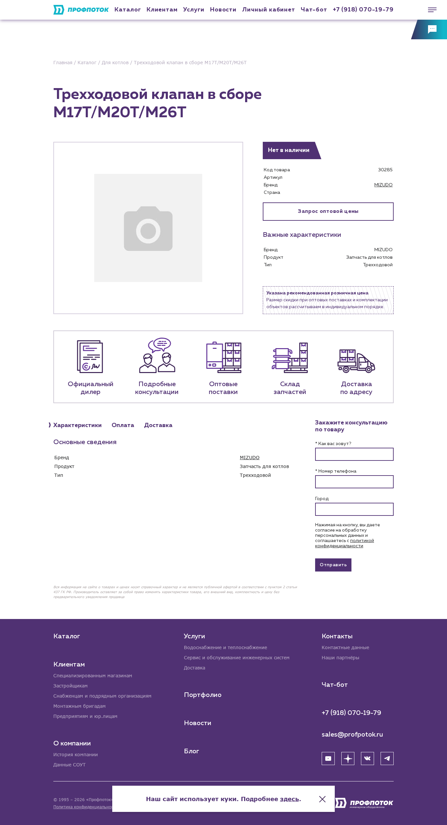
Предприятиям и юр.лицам (85, 716)
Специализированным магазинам (92, 675)
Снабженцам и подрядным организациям (102, 696)
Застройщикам (70, 685)
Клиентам (162, 10)
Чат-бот (314, 10)
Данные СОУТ (69, 764)
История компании (75, 754)
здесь (289, 798)
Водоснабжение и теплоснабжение (225, 647)
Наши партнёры (340, 657)
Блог (191, 751)
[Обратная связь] (429, 29)
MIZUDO (383, 185)
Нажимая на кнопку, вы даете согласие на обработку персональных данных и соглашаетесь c (347, 535)
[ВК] (367, 758)
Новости (197, 723)
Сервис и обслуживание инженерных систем (237, 657)
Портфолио (203, 695)
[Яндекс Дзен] (347, 758)
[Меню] (429, 10)
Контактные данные (345, 647)
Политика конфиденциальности (85, 806)
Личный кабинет (268, 10)
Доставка (194, 667)
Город (322, 499)
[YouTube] (328, 758)
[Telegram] (387, 758)
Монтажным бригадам (79, 706)
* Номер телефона (335, 471)
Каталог (128, 10)
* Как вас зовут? (333, 443)
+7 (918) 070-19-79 (363, 10)
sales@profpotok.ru (352, 734)
